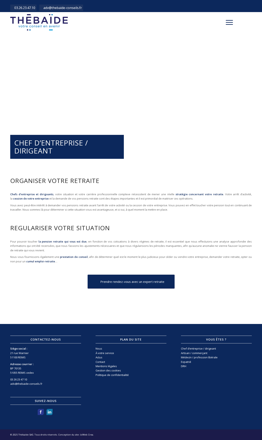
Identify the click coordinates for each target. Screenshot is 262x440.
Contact (100, 362)
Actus (99, 357)
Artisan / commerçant (194, 353)
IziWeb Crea (86, 434)
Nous (99, 348)
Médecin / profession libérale (199, 357)
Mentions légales (106, 366)
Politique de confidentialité (112, 375)
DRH (183, 366)
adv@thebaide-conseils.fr (62, 8)
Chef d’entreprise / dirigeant (198, 348)
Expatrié (186, 362)
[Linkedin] (249, 22)
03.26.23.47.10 (24, 8)
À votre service (105, 353)
